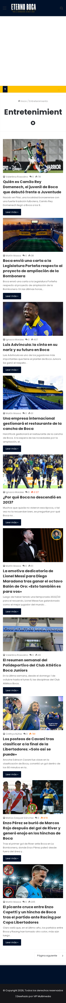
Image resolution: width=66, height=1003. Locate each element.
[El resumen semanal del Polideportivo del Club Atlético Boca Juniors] (33, 634)
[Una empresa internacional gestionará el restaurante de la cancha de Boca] (33, 393)
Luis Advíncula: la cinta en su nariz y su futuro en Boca (30, 347)
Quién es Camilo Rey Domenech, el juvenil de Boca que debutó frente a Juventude (32, 187)
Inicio (23, 101)
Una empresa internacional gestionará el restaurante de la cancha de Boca (32, 423)
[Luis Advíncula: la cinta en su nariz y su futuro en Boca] (33, 319)
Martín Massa (13, 255)
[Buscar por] (61, 9)
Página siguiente (47, 955)
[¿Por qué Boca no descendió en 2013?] (33, 471)
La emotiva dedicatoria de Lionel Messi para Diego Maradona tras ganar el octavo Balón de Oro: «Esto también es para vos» (33, 581)
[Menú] (4, 9)
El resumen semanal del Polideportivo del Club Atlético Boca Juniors (32, 665)
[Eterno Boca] (23, 8)
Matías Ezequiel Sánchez (20, 817)
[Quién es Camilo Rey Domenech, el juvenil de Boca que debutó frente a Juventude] (33, 156)
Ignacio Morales (15, 339)
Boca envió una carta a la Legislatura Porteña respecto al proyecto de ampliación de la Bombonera (33, 268)
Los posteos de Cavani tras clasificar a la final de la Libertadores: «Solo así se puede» (28, 746)
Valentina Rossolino (17, 176)
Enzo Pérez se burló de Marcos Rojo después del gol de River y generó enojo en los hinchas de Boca (31, 830)
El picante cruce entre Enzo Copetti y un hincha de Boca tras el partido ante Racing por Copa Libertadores (32, 914)
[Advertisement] (33, 51)
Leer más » (12, 212)
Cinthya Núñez (14, 733)
